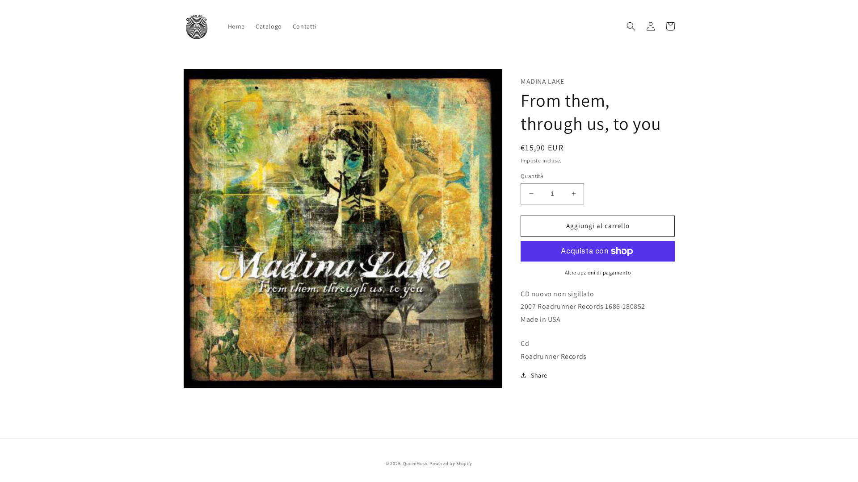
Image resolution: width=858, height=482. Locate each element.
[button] (631, 26)
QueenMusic (416, 463)
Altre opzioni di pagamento (598, 272)
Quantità (532, 176)
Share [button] (539, 375)
